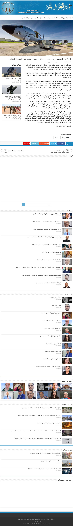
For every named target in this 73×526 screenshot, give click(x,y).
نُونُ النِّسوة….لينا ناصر (55, 297)
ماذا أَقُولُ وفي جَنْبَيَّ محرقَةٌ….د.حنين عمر (50, 336)
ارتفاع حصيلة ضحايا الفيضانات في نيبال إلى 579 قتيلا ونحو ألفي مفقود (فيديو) (41, 407)
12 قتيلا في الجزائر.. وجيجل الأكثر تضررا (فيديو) (49, 423)
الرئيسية (69, 18)
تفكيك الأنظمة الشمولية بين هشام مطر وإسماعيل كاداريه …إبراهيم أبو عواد (41, 275)
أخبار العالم (63, 18)
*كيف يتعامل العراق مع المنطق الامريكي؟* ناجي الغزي (47, 214)
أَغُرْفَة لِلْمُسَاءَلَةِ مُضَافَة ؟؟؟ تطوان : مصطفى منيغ (48, 282)
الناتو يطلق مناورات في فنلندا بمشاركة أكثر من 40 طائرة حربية (59, 151)
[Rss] (40, 521)
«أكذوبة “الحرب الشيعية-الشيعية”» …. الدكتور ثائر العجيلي (46, 221)
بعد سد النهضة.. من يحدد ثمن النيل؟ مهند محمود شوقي (47, 229)
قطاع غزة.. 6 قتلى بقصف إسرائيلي (13, 79)
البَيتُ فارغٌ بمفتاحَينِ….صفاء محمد (52, 359)
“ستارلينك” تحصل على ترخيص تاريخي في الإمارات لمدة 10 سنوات (44, 468)
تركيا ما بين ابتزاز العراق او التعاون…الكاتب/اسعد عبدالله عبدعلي (44, 237)
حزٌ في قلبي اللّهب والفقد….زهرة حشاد (51, 313)
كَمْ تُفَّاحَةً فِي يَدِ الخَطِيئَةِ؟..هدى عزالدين (51, 320)
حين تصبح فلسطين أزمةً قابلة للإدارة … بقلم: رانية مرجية (46, 244)
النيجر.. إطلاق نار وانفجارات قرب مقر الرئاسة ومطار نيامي (12, 115)
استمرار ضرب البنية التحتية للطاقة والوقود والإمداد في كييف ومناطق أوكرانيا (13, 97)
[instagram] (35, 521)
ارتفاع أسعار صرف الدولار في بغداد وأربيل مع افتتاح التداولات (45, 453)
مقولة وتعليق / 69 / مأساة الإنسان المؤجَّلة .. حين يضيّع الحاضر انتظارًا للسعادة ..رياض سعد (38, 267)
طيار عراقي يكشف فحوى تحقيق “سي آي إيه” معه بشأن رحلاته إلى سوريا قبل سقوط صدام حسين (36, 430)
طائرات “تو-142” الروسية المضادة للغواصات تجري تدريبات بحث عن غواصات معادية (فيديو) (38, 438)
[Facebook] (39, 521)
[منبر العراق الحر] (36, 7)
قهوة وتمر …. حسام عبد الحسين (53, 351)
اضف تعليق (58, 61)
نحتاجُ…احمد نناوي (56, 305)
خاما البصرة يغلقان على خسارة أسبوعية (51, 461)
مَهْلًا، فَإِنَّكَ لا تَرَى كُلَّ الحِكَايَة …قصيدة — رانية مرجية (48, 366)
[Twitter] (37, 521)
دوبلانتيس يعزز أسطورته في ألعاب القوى (13, 151)
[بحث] (23, 204)
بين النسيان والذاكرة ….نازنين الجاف (51, 252)
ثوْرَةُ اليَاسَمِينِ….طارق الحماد (53, 343)
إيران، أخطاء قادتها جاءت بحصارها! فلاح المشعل (49, 259)
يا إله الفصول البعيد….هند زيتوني (52, 328)
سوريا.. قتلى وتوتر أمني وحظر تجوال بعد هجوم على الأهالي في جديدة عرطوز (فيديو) (39, 415)
